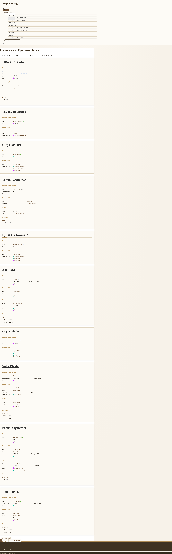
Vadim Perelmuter (14, 179)
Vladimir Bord (16, 291)
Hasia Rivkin (16, 451)
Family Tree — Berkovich (20, 30)
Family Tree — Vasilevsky (20, 27)
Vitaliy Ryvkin (17, 394)
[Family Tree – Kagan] (23, 73)
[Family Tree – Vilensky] (26, 73)
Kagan (11, 35)
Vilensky (12, 15)
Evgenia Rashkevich (17, 88)
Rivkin (11, 19)
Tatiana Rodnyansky (15, 111)
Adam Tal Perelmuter (18, 213)
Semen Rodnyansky (17, 131)
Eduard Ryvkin (16, 388)
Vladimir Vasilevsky (17, 463)
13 (11, 540)
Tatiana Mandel (16, 390)
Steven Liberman (17, 308)
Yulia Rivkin (10, 366)
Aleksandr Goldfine (18, 166)
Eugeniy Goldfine (17, 164)
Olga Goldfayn (17, 170)
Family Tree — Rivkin (18, 20)
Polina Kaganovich (14, 428)
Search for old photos (12, 39)
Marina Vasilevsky (18, 468)
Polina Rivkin (30, 201)
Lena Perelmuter (31, 203)
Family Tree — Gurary (19, 34)
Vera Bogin (15, 133)
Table (7, 40)
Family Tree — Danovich (19, 24)
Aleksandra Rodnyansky (19, 135)
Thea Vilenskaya (13, 62)
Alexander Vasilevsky (19, 470)
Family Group (9, 14)
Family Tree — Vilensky (19, 17)
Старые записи (6, 538)
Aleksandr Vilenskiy (18, 85)
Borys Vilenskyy (11, 3)
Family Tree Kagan (18, 37)
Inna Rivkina (16, 293)
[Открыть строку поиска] (4, 6)
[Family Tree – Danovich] (22, 73)
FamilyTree (8, 12)
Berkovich (12, 29)
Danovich (12, 22)
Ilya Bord (16, 296)
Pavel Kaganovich (18, 456)
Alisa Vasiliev (17, 406)
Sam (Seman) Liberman (18, 303)
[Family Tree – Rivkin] (25, 73)
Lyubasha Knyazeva (18, 168)
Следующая (16, 540)
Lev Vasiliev (16, 404)
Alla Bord (8, 270)
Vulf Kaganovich (17, 449)
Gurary (11, 32)
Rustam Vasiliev (16, 402)
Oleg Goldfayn (11, 145)
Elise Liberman (17, 310)
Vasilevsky (12, 25)
